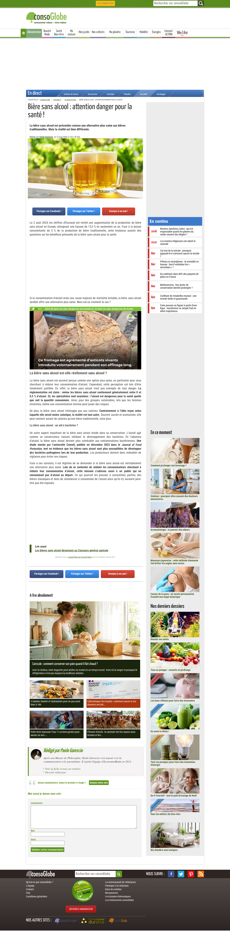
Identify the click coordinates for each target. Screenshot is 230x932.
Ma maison (71, 32)
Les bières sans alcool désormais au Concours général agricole (71, 550)
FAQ (28, 892)
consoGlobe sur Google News (80, 557)
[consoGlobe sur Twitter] (181, 874)
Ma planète (115, 32)
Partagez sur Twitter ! (84, 211)
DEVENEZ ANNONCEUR (81, 909)
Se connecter (105, 3)
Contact (30, 889)
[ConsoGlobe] (46, 17)
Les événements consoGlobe (119, 900)
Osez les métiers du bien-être (165, 814)
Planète (127, 94)
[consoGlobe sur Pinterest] (191, 874)
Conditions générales (36, 896)
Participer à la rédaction (117, 885)
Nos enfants (98, 32)
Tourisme (130, 32)
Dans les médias (113, 889)
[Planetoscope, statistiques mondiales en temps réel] (66, 921)
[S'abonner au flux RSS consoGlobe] (200, 874)
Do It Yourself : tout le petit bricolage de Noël (174, 795)
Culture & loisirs (71, 94)
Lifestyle (110, 94)
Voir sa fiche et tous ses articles (62, 768)
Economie (92, 94)
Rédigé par (63, 750)
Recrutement (111, 892)
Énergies (156, 32)
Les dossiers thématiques (118, 896)
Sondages (161, 94)
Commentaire (37, 803)
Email (33, 839)
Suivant (30, 156)
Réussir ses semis (160, 639)
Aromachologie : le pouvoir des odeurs (170, 529)
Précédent (140, 156)
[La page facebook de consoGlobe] (171, 874)
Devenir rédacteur (55, 772)
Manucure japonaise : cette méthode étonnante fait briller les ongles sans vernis (174, 562)
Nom (33, 831)
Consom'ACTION (168, 32)
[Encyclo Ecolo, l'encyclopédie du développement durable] (119, 921)
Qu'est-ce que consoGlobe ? (39, 882)
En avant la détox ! (160, 731)
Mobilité (144, 32)
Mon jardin (84, 32)
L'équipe (30, 885)
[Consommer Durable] (93, 921)
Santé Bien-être (59, 32)
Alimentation (34, 32)
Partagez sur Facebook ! (49, 211)
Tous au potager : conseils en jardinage (170, 669)
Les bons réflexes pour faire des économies (173, 700)
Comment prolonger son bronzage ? (169, 465)
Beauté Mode (47, 32)
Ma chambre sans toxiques (164, 850)
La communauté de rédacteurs (120, 882)
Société (143, 94)
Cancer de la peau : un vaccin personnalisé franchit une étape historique (172, 595)
